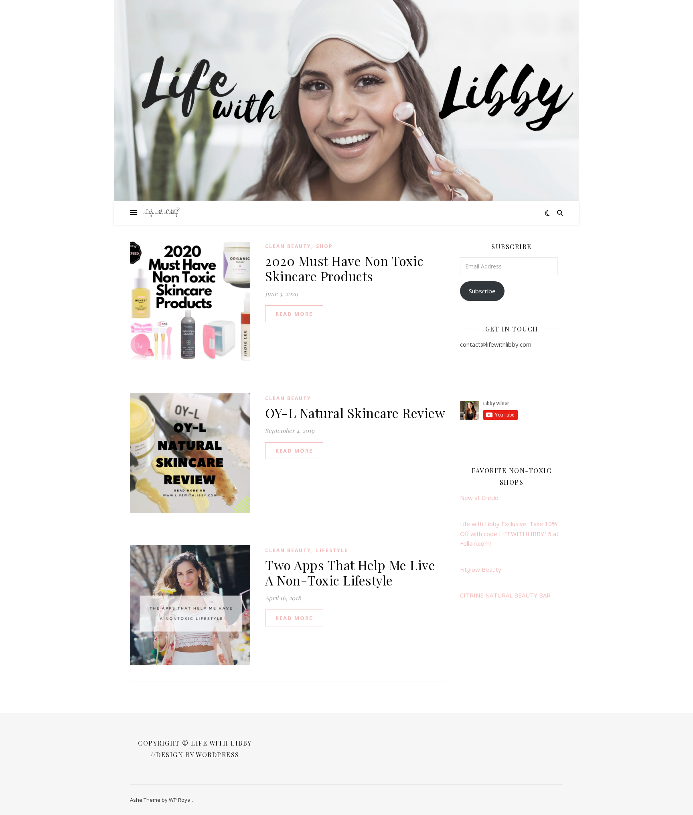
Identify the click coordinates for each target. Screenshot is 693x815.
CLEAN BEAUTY (288, 246)
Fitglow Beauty (480, 569)
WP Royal (180, 799)
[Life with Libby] (162, 212)
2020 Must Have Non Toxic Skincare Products (344, 268)
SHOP (324, 246)
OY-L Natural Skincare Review (355, 412)
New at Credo (479, 498)
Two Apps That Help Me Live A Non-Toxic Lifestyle (350, 572)
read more (294, 313)
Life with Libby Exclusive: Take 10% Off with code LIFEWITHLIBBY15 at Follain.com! (509, 533)
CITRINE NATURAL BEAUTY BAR (505, 595)
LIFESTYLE (332, 550)
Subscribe (482, 291)
